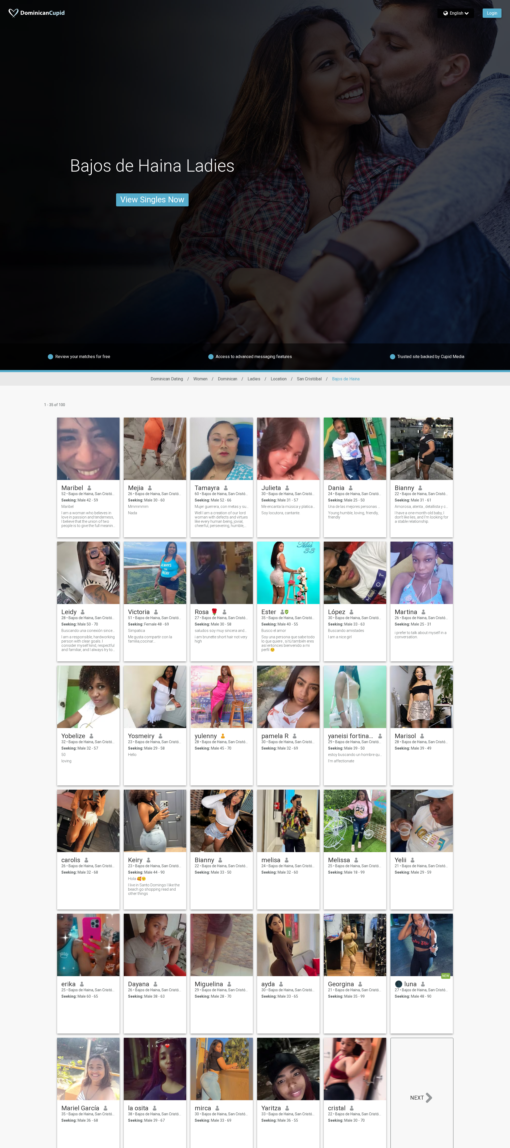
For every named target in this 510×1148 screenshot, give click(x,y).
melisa (270, 860)
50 (63, 754)
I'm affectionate (341, 761)
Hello (132, 754)
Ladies (254, 378)
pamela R (274, 736)
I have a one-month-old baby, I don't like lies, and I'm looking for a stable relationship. (421, 517)
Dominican (227, 378)
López (336, 612)
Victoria (139, 612)
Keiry (135, 860)
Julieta (271, 488)
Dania (336, 488)
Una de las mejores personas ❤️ (355, 506)
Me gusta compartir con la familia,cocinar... (150, 639)
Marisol (405, 736)
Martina (406, 612)
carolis (70, 860)
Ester (268, 612)
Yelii (400, 860)
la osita (138, 1108)
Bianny (404, 488)
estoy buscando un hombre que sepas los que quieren (355, 754)
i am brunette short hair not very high (221, 639)
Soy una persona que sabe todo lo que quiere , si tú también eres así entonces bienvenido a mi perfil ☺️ (288, 643)
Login (492, 13)
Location (279, 378)
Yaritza (271, 1108)
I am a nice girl (340, 637)
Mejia (136, 488)
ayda (268, 984)
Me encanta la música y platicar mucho (288, 506)
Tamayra (207, 488)
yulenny (206, 736)
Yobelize (73, 736)
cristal (337, 1108)
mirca (203, 1108)
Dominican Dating (167, 378)
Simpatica (136, 630)
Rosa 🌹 (206, 612)
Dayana (138, 984)
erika (68, 984)
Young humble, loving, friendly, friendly (353, 515)
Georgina (341, 984)
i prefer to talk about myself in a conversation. (421, 635)
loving (66, 761)
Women (200, 378)
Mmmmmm (138, 506)
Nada (132, 513)
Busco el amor (273, 630)
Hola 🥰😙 (137, 879)
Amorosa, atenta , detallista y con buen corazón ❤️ (422, 506)
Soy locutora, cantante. (280, 513)
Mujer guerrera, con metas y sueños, (222, 506)
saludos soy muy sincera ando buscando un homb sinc (222, 630)
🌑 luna (406, 984)
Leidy (68, 612)
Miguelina (209, 984)
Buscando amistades (346, 630)
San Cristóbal (309, 378)
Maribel (72, 488)
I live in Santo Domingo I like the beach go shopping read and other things (154, 889)
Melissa (339, 860)
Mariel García (80, 1108)
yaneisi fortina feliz (351, 736)
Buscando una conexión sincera (88, 630)
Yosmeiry (141, 736)
